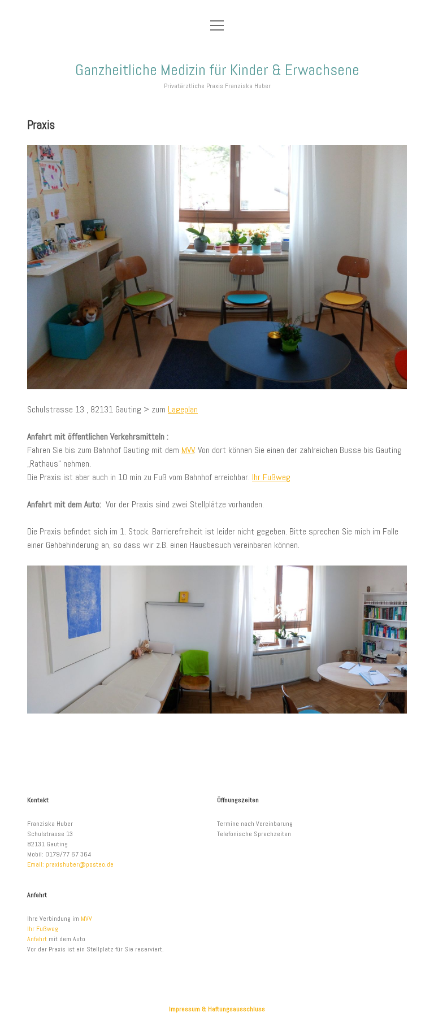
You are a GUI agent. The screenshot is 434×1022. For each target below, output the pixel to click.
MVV (187, 450)
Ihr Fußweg (271, 477)
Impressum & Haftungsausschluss (217, 1009)
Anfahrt (37, 938)
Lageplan (183, 409)
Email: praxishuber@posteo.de (70, 864)
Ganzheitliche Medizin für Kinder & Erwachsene (217, 70)
